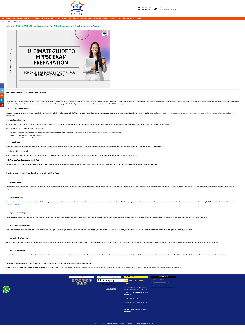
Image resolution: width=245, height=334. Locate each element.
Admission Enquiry (101, 18)
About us (138, 18)
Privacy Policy (158, 286)
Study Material (127, 18)
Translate (110, 288)
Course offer (10, 18)
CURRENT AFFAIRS (47, 18)
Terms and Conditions (161, 283)
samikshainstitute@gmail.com (167, 9)
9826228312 (146, 9)
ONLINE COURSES (23, 18)
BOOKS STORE (61, 18)
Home (2, 18)
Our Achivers (73, 18)
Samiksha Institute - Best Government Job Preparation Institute (129, 323)
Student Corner (115, 18)
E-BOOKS (35, 18)
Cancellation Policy (160, 279)
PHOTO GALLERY (86, 18)
